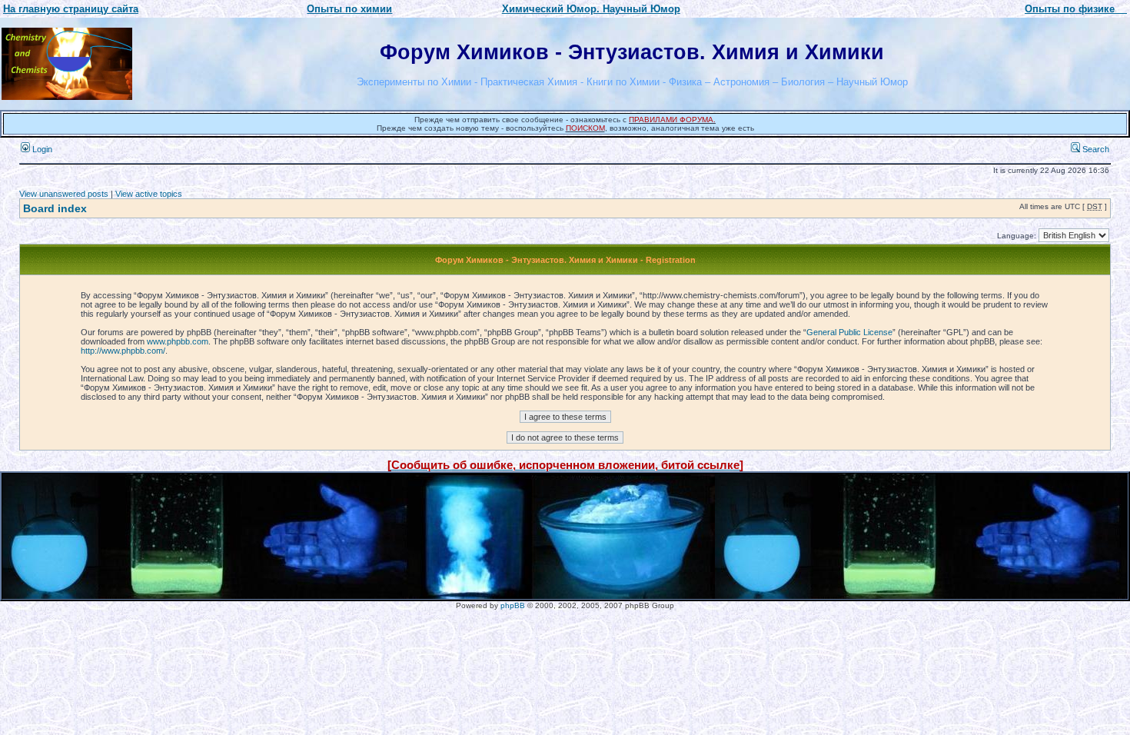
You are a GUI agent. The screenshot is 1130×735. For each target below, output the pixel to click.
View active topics (148, 193)
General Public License (849, 332)
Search (1094, 149)
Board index (55, 208)
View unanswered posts (63, 193)
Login (41, 149)
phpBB (512, 605)
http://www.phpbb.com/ (123, 350)
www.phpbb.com (177, 341)
